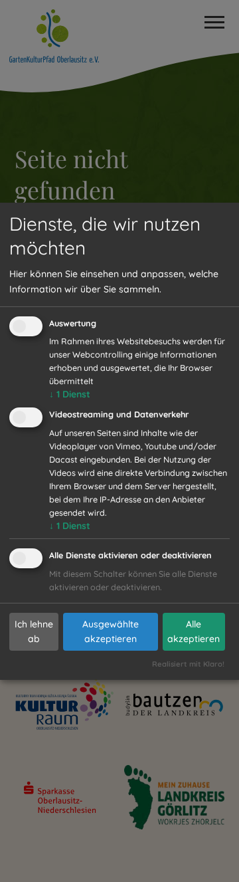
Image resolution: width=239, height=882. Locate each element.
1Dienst (69, 394)
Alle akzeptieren (193, 631)
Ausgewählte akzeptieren (110, 631)
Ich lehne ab (34, 631)
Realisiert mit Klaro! (188, 664)
